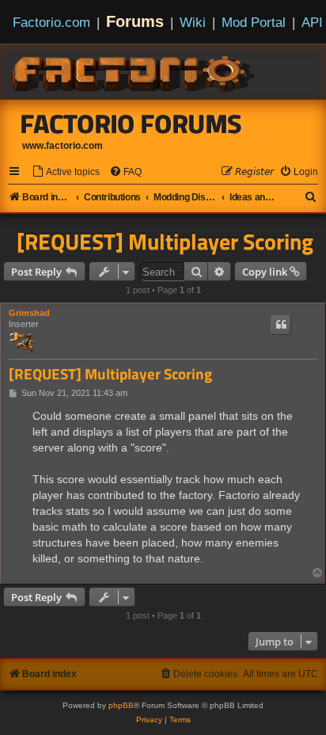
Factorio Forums (131, 123)
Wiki (193, 22)
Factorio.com (51, 22)
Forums (135, 21)
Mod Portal (254, 22)
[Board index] (134, 71)
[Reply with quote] (281, 324)
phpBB (121, 705)
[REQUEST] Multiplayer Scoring (165, 241)
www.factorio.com (62, 145)
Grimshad (29, 313)
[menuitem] (66, 172)
